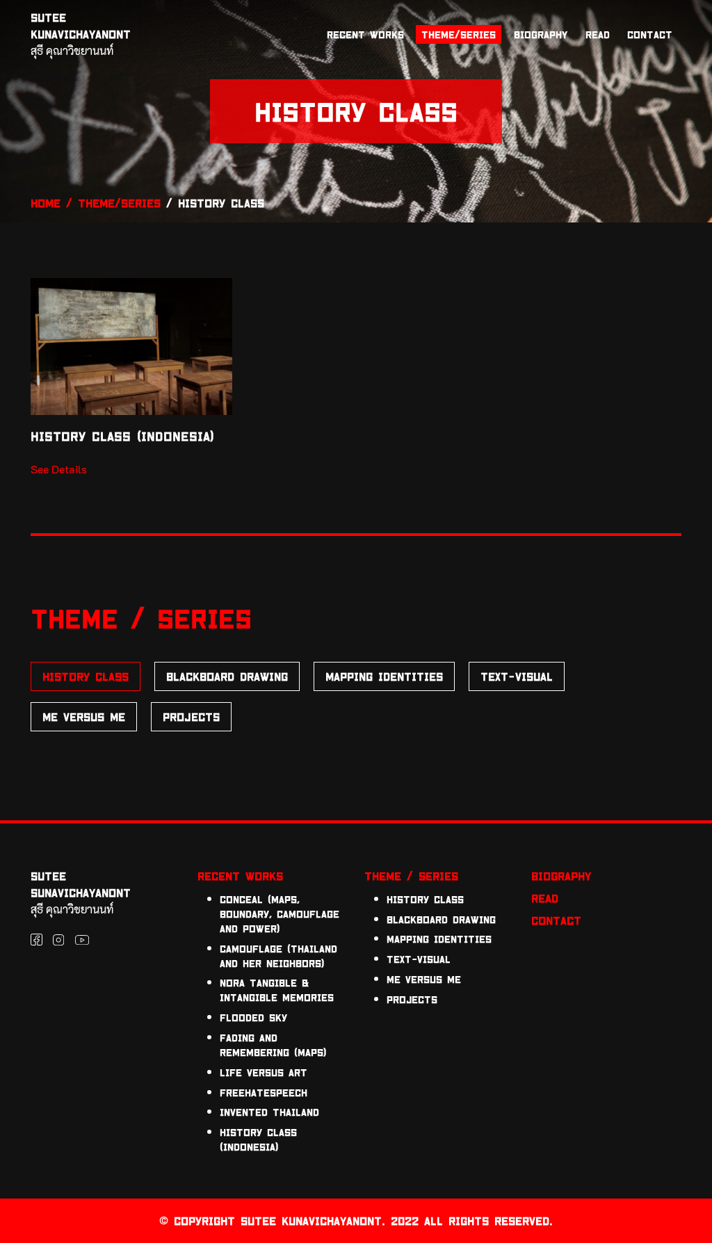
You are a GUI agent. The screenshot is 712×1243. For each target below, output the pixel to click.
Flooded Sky (253, 1017)
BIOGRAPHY (540, 34)
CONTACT (649, 34)
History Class (85, 676)
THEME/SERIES (458, 34)
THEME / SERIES (411, 876)
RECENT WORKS (365, 34)
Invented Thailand (269, 1112)
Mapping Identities (384, 676)
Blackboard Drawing (227, 676)
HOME (45, 203)
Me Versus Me (83, 716)
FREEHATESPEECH (263, 1092)
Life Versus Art (263, 1072)
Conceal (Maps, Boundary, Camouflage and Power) (279, 914)
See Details (59, 469)
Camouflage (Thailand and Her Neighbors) (278, 955)
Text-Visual (516, 676)
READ (597, 34)
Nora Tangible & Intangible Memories (277, 989)
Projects (191, 716)
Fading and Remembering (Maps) (273, 1044)
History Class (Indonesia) (258, 1139)
